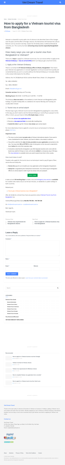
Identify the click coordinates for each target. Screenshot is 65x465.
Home (5, 19)
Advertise (11, 453)
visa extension (15, 153)
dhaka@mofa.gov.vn (15, 88)
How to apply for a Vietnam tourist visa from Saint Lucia (26, 381)
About (5, 453)
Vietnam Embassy (11, 61)
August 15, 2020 (16, 31)
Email (8, 266)
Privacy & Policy (19, 453)
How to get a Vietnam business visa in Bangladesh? (22, 191)
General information (11, 302)
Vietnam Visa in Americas (13, 306)
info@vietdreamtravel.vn (14, 204)
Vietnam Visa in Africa (12, 304)
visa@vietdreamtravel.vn (30, 204)
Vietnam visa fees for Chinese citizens (22, 362)
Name (8, 259)
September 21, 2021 (17, 358)
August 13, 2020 (16, 383)
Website (36, 266)
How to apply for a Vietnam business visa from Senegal (26, 356)
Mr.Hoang (7, 31)
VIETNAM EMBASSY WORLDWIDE (15, 319)
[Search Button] (57, 288)
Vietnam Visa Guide (12, 19)
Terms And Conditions (31, 453)
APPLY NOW (32, 175)
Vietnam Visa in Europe (12, 311)
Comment (9, 239)
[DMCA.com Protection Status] (9, 442)
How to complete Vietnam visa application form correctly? (27, 375)
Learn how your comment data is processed (36, 278)
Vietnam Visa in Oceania (12, 313)
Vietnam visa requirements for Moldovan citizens (25, 368)
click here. (13, 130)
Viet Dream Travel (32, 2)
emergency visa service (44, 179)
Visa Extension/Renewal (12, 316)
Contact (40, 453)
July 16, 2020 (16, 370)
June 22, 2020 (16, 364)
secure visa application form (22, 118)
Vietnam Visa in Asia (22, 19)
